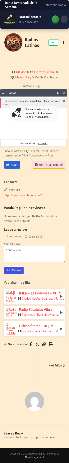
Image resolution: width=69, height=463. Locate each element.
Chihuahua (47, 331)
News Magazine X (34, 457)
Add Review (14, 270)
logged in (26, 437)
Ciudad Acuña (31, 298)
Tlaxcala (42, 314)
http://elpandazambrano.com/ (23, 195)
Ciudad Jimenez (30, 331)
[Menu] (3, 93)
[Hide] (63, 93)
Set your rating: (13, 236)
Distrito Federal (44, 72)
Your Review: (12, 243)
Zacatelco (28, 314)
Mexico (21, 72)
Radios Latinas (32, 42)
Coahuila (47, 298)
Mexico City (23, 77)
